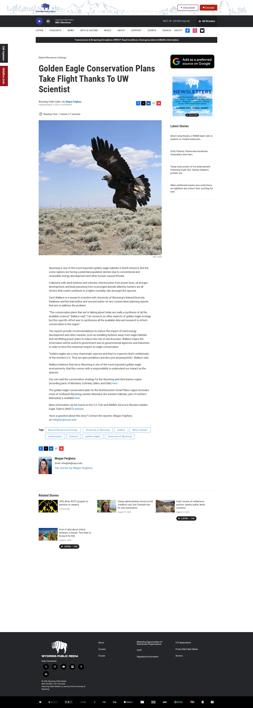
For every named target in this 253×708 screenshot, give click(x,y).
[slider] (52, 21)
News (71, 30)
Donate (209, 7)
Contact (102, 649)
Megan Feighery (74, 101)
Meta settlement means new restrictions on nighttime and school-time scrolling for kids (191, 188)
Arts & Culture (89, 30)
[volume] (48, 21)
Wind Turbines (140, 430)
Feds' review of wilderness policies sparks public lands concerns (190, 504)
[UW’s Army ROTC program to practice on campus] (48, 506)
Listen (39, 30)
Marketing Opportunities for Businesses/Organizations (150, 643)
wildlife (121, 430)
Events (152, 30)
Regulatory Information (147, 657)
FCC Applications (183, 643)
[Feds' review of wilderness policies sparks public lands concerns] (165, 506)
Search (167, 30)
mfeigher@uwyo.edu (64, 419)
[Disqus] (126, 592)
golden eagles (93, 436)
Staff (139, 650)
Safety (178, 30)
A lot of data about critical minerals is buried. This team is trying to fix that (75, 532)
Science (74, 436)
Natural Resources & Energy (52, 57)
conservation (55, 436)
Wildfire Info (3, 76)
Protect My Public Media (187, 649)
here (114, 383)
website (79, 408)
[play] (39, 21)
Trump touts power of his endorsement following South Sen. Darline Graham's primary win (190, 169)
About (121, 30)
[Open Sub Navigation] (45, 30)
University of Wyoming (98, 430)
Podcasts (55, 30)
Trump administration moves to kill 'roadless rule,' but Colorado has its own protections (135, 504)
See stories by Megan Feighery (74, 468)
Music (107, 30)
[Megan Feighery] (45, 465)
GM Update (3, 53)
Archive (179, 656)
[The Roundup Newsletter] (192, 96)
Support (136, 30)
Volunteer (189, 7)
